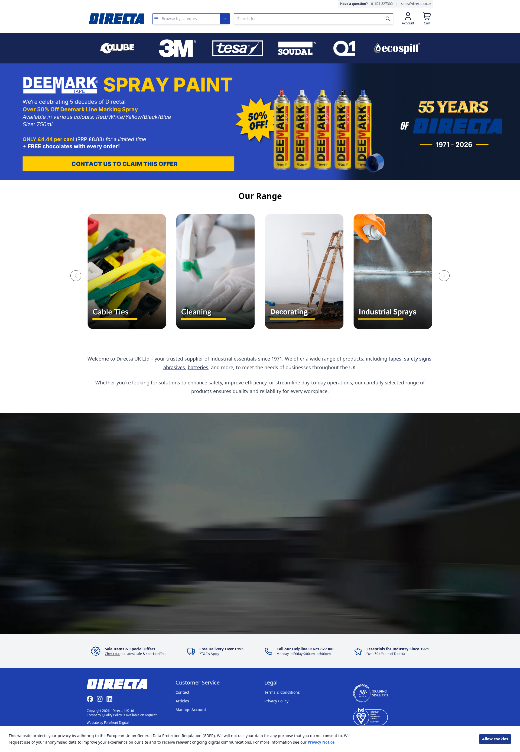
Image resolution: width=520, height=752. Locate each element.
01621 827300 (382, 4)
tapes (395, 358)
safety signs (417, 358)
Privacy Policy (276, 700)
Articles (182, 700)
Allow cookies (495, 738)
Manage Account (191, 709)
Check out (112, 653)
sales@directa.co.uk (416, 4)
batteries (198, 367)
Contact (182, 692)
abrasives (174, 367)
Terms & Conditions (282, 692)
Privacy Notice (321, 742)
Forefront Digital (116, 722)
